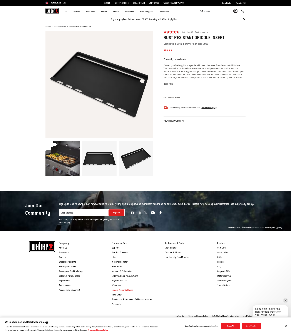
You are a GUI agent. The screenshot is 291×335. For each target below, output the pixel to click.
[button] (69, 11)
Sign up (116, 212)
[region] (145, 326)
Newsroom (64, 252)
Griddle (48, 26)
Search (207, 11)
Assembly (116, 304)
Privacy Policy (103, 219)
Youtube (153, 212)
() (209, 107)
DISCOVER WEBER (122, 3)
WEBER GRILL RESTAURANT (174, 3)
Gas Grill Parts (171, 247)
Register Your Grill (119, 280)
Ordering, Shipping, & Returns (125, 276)
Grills (219, 257)
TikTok (160, 213)
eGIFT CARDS (154, 3)
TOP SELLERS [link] (164, 11)
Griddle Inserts (60, 26)
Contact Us (180, 316)
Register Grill (241, 3)
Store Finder (226, 3)
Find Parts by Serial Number (177, 257)
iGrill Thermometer (119, 261)
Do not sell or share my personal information (201, 326)
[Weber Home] (52, 11)
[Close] (244, 19)
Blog (219, 266)
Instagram (139, 213)
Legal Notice (64, 280)
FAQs (114, 257)
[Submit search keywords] (202, 11)
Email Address (66, 212)
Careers (62, 257)
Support (115, 247)
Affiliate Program (224, 280)
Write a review (202, 32)
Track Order (117, 294)
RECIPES (107, 3)
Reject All (230, 326)
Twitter (145, 212)
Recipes (220, 261)
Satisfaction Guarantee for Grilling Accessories (132, 299)
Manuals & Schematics (122, 271)
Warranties (116, 285)
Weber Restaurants (67, 261)
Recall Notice (64, 285)
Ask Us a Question (120, 252)
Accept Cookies (252, 326)
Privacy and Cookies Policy (71, 271)
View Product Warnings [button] (174, 120)
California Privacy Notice (69, 276)
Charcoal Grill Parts (173, 252)
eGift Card (221, 247)
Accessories (222, 252)
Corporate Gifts (223, 271)
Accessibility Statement (69, 290)
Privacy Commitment (68, 266)
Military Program (224, 276)
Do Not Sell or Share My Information (225, 316)
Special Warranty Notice (122, 290)
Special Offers (223, 285)
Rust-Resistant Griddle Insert (80, 26)
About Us (63, 247)
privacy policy (276, 227)
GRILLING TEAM (139, 3)
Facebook (132, 213)
